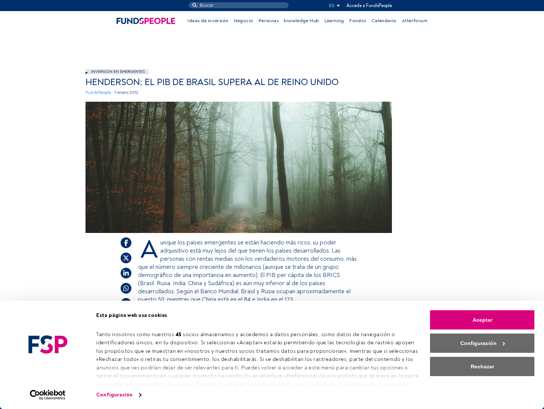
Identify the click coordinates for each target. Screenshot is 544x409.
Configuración (114, 395)
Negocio (243, 21)
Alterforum (414, 21)
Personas (269, 21)
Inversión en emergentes (118, 71)
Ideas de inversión (208, 21)
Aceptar (482, 320)
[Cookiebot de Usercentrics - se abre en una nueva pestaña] (48, 395)
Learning (334, 21)
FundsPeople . (99, 92)
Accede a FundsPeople (369, 6)
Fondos (357, 21)
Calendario (384, 21)
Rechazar (482, 366)
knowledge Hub (301, 21)
